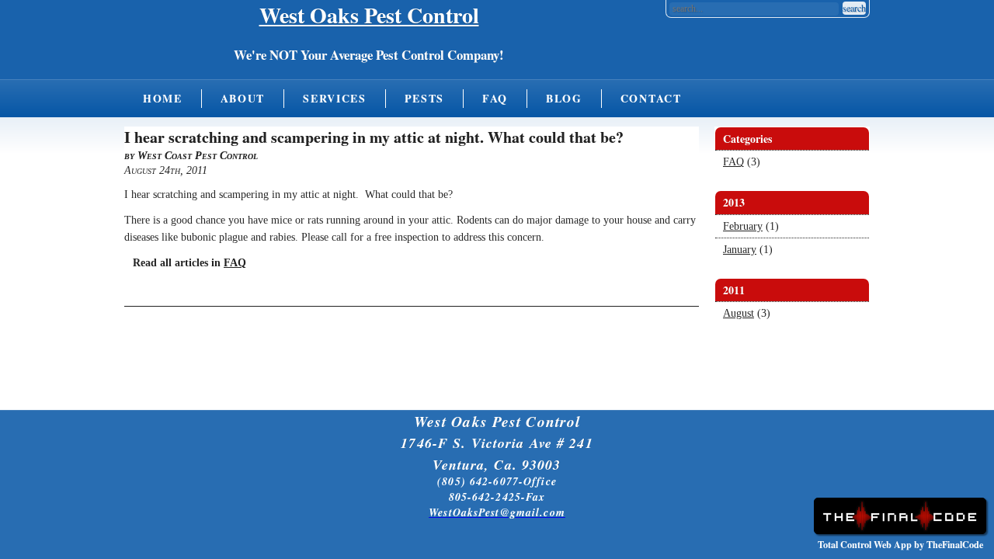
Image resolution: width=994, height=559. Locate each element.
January (739, 249)
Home (162, 98)
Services (334, 98)
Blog (564, 98)
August (738, 313)
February (743, 226)
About (243, 98)
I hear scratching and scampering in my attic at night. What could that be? (374, 137)
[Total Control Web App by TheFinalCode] (900, 530)
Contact (651, 98)
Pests (424, 98)
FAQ (495, 98)
